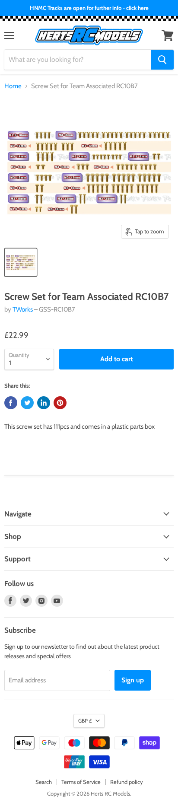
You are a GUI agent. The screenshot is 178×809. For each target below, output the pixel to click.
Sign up (132, 680)
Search (43, 781)
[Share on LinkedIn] (43, 402)
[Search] (162, 60)
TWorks (23, 309)
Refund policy (126, 781)
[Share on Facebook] (10, 402)
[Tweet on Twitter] (27, 402)
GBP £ (85, 720)
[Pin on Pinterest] (60, 402)
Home (13, 86)
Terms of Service (81, 781)
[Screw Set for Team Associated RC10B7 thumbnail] (21, 262)
